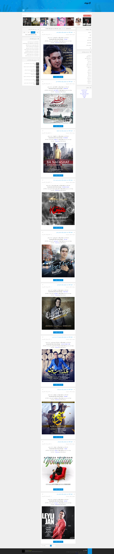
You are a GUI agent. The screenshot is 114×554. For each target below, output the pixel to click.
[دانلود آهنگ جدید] (77, 3)
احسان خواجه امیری (88, 58)
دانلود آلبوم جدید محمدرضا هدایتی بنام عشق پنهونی (31, 52)
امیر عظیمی (89, 67)
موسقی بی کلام (89, 45)
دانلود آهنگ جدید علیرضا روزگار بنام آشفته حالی (64, 81)
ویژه (90, 48)
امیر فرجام (89, 70)
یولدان (56, 450)
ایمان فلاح (89, 83)
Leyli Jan (65, 501)
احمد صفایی (89, 63)
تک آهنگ (71, 34)
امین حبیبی (89, 76)
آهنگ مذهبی (89, 40)
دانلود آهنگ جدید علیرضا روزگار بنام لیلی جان (65, 494)
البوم (90, 35)
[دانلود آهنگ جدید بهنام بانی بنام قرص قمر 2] (35, 21)
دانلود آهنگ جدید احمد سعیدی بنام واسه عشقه (31, 55)
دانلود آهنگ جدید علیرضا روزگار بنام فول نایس (64, 32)
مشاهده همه (24, 15)
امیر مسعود (89, 72)
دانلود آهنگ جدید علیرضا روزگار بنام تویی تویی (64, 232)
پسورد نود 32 (84, 92)
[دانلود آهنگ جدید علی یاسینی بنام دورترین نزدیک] (27, 21)
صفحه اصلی (63, 28)
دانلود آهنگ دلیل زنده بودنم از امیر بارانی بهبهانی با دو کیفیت (30, 70)
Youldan (65, 449)
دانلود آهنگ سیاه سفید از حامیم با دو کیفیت (30, 66)
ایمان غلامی (89, 81)
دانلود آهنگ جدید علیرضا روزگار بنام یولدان (65, 442)
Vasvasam (65, 396)
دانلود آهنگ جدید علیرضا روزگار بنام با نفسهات (65, 131)
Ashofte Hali (66, 88)
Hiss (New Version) (65, 187)
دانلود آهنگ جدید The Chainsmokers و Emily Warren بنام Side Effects (30, 43)
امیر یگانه (89, 75)
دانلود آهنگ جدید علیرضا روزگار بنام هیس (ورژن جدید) (63, 180)
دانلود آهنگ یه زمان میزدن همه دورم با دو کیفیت (30, 80)
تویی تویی (56, 241)
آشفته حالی (56, 90)
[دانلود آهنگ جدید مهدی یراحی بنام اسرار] (53, 21)
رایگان (84, 97)
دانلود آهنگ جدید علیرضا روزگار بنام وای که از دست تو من (62, 337)
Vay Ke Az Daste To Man (65, 344)
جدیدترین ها (67, 34)
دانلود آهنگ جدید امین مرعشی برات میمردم (32, 46)
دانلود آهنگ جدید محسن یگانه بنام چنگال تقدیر (31, 51)
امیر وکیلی (89, 73)
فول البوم (89, 37)
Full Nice (65, 39)
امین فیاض (89, 79)
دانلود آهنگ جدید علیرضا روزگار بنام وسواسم (65, 389)
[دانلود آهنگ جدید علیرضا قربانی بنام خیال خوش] (78, 21)
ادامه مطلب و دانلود (58, 77)
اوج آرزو (55, 293)
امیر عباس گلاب (88, 66)
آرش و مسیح (89, 64)
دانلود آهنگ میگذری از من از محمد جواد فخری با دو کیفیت (30, 74)
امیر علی (89, 69)
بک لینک (77, 553)
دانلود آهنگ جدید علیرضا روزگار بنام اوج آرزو (65, 285)
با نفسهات (55, 139)
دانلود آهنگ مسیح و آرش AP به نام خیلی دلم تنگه (31, 49)
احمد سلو (89, 61)
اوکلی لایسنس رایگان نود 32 (84, 93)
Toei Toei (65, 239)
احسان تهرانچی (88, 56)
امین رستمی (89, 78)
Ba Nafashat (66, 138)
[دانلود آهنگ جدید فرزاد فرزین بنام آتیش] (44, 21)
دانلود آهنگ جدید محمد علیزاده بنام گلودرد (32, 54)
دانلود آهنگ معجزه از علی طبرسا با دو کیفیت (30, 76)
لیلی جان (55, 503)
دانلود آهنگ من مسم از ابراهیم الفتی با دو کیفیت (30, 64)
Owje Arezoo (65, 292)
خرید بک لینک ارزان (84, 90)
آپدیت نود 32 (84, 91)
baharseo (30, 550)
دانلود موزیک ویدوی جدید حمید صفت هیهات (32, 45)
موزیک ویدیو (89, 42)
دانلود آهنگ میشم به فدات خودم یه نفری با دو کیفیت (30, 83)
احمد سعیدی (89, 59)
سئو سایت (84, 96)
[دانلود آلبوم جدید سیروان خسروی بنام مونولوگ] (87, 21)
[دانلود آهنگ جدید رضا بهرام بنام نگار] (70, 21)
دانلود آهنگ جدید (88, 11)
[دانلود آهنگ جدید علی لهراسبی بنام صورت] (61, 21)
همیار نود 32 (84, 95)
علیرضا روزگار (57, 42)
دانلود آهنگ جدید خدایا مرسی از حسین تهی (32, 48)
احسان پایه (89, 55)
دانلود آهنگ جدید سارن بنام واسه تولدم (33, 42)
